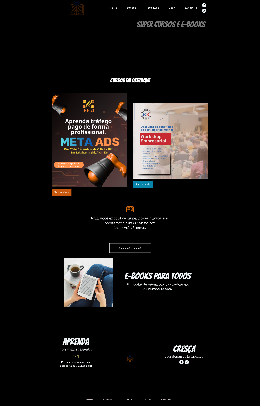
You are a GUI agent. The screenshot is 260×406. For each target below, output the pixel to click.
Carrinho (191, 8)
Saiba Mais (61, 192)
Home (113, 8)
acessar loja (130, 247)
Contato (153, 8)
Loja (172, 8)
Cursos (131, 8)
